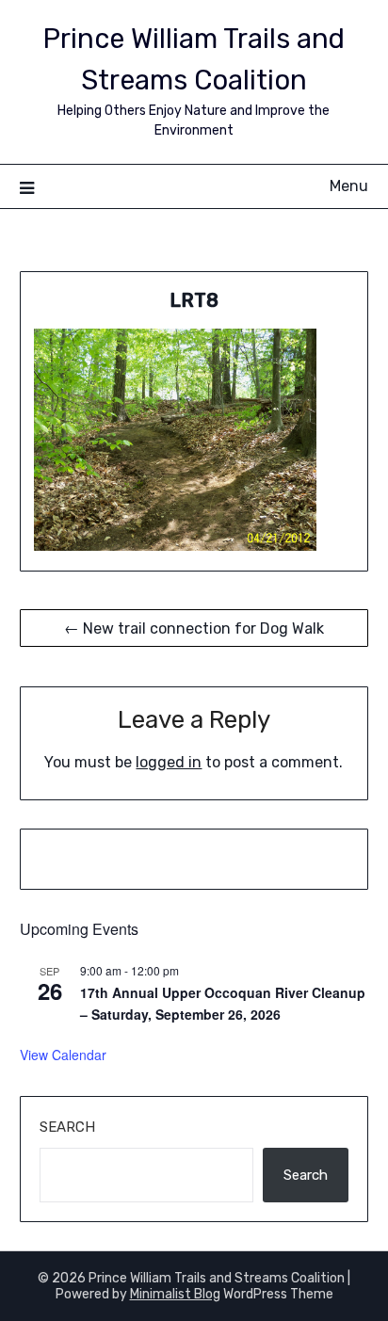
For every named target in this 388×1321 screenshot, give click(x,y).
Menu (349, 186)
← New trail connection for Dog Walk (194, 628)
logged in (169, 762)
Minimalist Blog (175, 1294)
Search (67, 1127)
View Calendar (63, 1054)
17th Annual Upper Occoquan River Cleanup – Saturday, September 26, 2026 (222, 1003)
